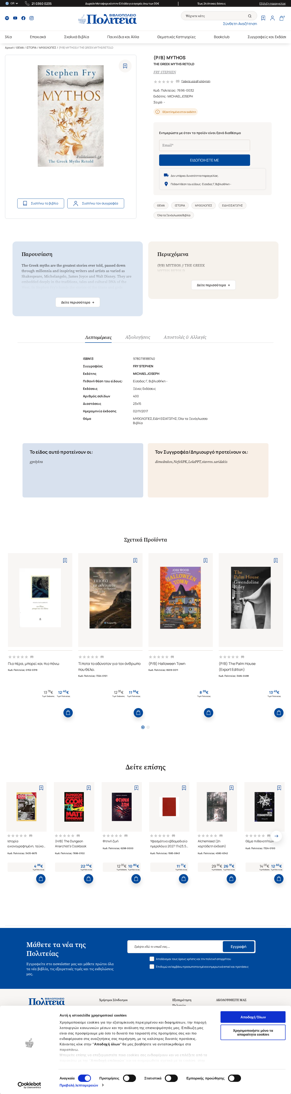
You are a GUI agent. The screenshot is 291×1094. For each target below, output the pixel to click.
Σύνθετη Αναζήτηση (240, 23)
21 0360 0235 (42, 3)
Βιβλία (6, 36)
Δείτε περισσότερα (77, 302)
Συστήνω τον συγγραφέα (100, 203)
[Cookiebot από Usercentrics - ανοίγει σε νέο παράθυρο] (29, 1085)
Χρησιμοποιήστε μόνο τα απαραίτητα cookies (253, 1032)
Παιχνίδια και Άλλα (123, 36)
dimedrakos (163, 461)
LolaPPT (194, 461)
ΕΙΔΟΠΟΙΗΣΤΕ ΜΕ (204, 160)
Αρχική (9, 48)
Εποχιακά (38, 36)
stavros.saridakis (214, 461)
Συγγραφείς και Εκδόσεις (269, 36)
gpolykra (36, 461)
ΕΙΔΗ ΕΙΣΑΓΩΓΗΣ (232, 205)
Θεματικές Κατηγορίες (176, 36)
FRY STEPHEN (164, 72)
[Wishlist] (263, 18)
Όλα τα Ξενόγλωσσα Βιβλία (173, 215)
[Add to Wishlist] (125, 66)
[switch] (129, 1078)
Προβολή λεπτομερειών (79, 1085)
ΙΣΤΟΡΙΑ (31, 48)
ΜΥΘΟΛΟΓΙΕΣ (47, 48)
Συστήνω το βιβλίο (44, 203)
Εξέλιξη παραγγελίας (272, 3)
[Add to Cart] (68, 712)
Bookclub (221, 36)
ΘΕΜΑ (20, 48)
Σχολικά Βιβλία (76, 36)
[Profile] (272, 18)
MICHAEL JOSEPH (180, 96)
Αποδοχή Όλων (253, 1017)
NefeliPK (180, 461)
